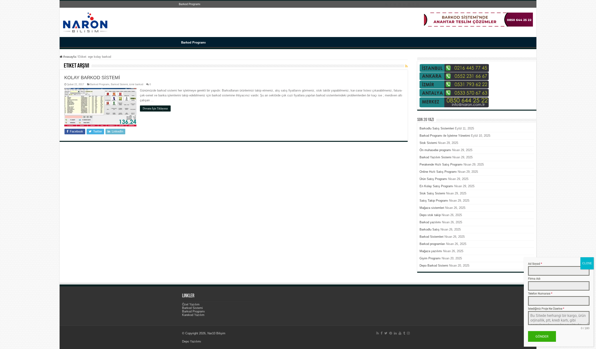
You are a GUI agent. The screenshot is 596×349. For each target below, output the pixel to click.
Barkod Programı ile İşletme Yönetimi (445, 135)
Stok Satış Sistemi (432, 193)
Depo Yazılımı (191, 341)
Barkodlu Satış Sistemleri (437, 128)
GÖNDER (542, 336)
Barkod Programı (189, 4)
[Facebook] (390, 4)
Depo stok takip (430, 215)
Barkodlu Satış (430, 229)
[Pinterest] (400, 4)
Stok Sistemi (428, 143)
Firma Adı (534, 278)
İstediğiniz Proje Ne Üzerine (546, 308)
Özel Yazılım (191, 304)
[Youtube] (409, 4)
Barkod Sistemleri (432, 236)
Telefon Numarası (540, 293)
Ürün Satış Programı (433, 179)
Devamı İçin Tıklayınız (155, 108)
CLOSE (587, 263)
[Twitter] (395, 4)
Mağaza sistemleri (432, 208)
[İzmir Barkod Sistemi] (85, 21)
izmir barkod (136, 84)
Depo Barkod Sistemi (434, 265)
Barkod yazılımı (430, 222)
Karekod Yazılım (193, 315)
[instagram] (417, 4)
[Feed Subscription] (406, 66)
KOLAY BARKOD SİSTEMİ (92, 77)
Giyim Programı (430, 258)
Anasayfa (69, 56)
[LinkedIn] (404, 4)
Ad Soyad (535, 263)
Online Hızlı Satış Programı (438, 171)
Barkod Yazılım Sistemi (435, 157)
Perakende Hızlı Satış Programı (441, 164)
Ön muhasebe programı (435, 150)
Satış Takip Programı (434, 200)
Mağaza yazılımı (431, 251)
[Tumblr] (413, 4)
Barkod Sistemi (119, 84)
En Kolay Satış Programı (436, 186)
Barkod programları (432, 244)
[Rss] (386, 4)
